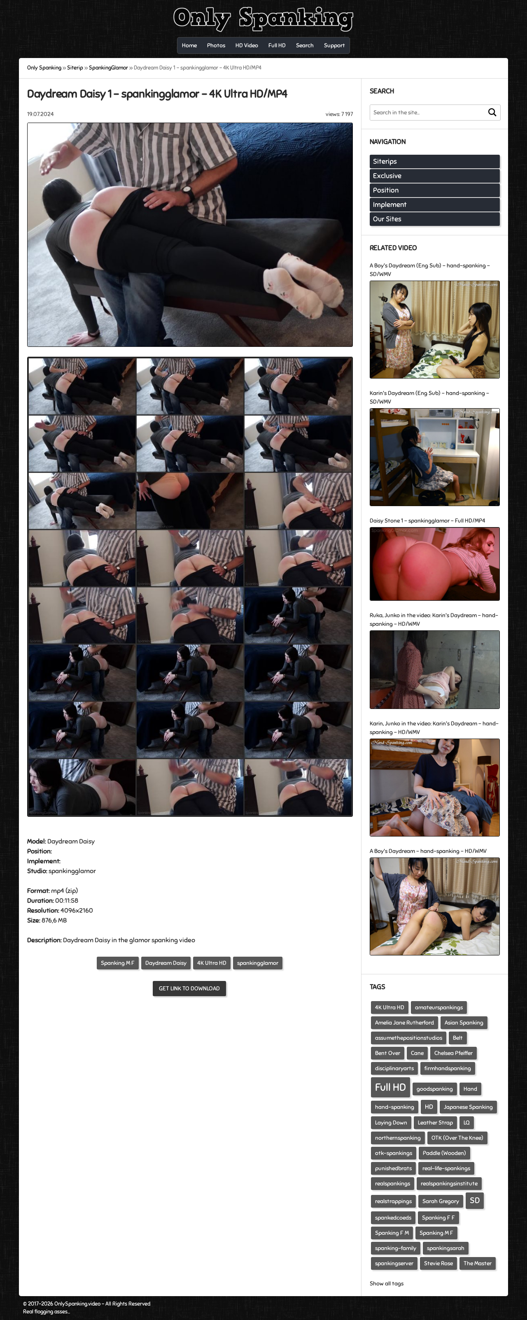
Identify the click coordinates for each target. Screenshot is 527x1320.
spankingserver (394, 1263)
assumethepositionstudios (408, 1037)
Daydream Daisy (166, 963)
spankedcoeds (393, 1217)
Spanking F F (438, 1217)
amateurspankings (439, 1007)
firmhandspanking (447, 1068)
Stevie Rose (438, 1263)
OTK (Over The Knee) (457, 1137)
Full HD (390, 1087)
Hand (470, 1088)
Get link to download (189, 988)
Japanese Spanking (468, 1107)
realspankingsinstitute (449, 1183)
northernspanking (398, 1137)
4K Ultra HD (211, 963)
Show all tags (386, 1283)
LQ (467, 1122)
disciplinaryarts (394, 1068)
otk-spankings (393, 1153)
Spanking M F (118, 963)
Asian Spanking (464, 1022)
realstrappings (393, 1201)
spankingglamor (257, 963)
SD (475, 1200)
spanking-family (395, 1248)
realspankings (392, 1183)
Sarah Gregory (440, 1201)
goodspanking (435, 1088)
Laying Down (391, 1122)
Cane (417, 1053)
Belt (458, 1037)
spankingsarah (445, 1248)
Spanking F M (392, 1232)
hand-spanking (394, 1107)
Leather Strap (435, 1122)
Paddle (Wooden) (444, 1153)
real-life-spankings (446, 1168)
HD (429, 1107)
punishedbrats (393, 1168)
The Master (478, 1263)
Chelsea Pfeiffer (453, 1053)
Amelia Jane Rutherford (404, 1022)
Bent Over (387, 1053)
